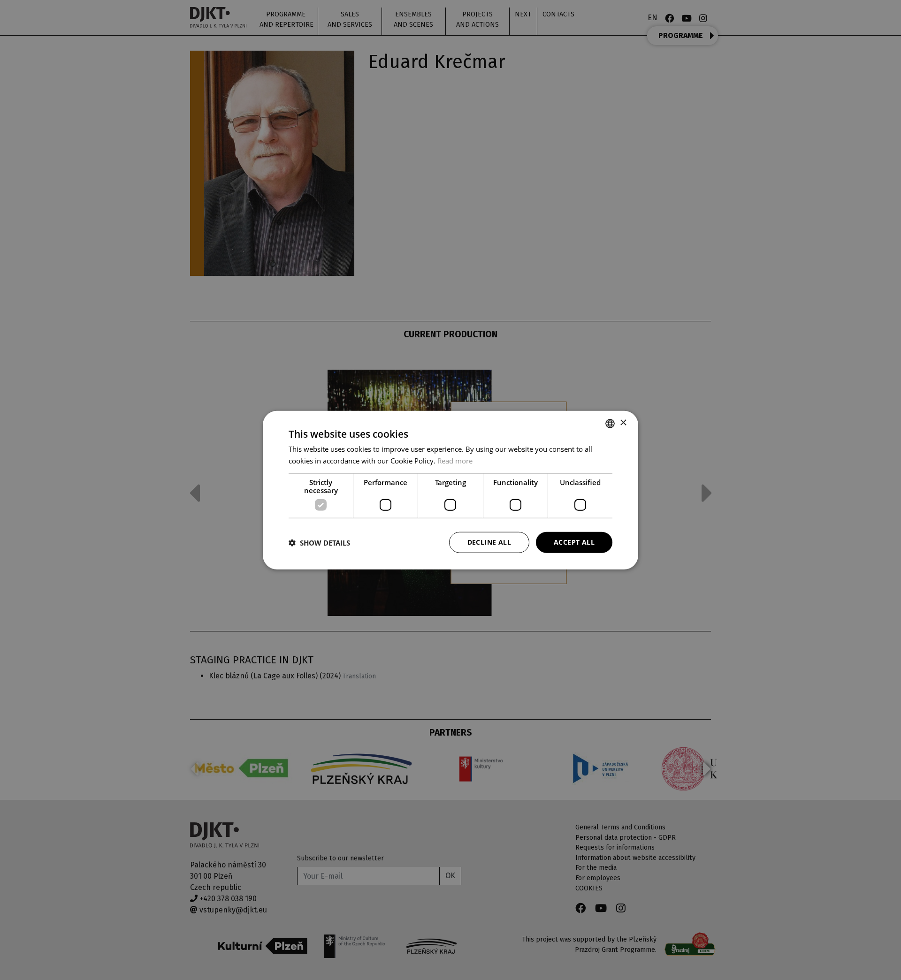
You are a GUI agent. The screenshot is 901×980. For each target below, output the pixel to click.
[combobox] (610, 423)
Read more (455, 460)
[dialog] (450, 490)
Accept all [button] (574, 542)
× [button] (622, 422)
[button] (319, 542)
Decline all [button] (489, 542)
